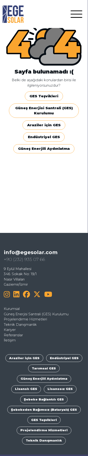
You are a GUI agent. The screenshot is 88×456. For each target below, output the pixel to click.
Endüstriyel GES (44, 137)
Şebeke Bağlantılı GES (44, 399)
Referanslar (13, 335)
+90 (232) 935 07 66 (24, 259)
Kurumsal (12, 308)
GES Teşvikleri (43, 96)
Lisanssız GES (60, 389)
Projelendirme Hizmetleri (25, 319)
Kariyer (10, 329)
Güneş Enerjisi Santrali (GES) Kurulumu (44, 111)
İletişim (10, 340)
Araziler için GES (44, 125)
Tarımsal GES (44, 368)
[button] (76, 13)
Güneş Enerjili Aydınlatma (44, 148)
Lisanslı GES (26, 389)
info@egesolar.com (31, 252)
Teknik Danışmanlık (20, 324)
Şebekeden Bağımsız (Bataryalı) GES (44, 409)
